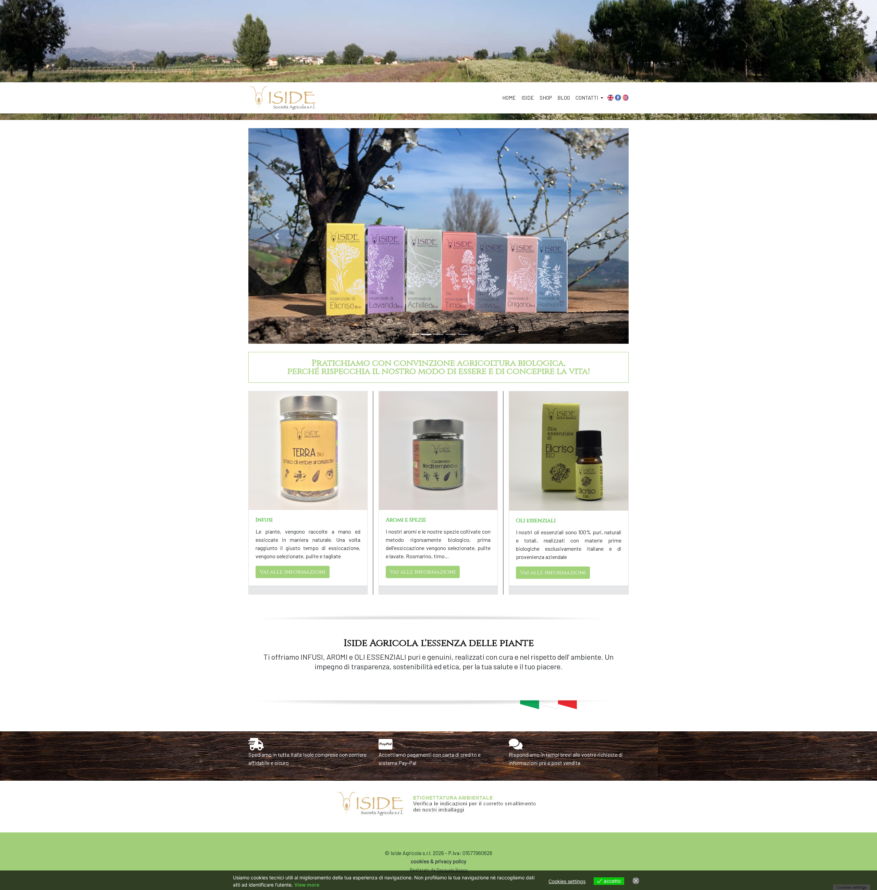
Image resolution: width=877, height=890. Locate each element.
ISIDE (527, 98)
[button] (277, 236)
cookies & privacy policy (438, 861)
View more (306, 885)
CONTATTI (587, 98)
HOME (509, 98)
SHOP (546, 98)
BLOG (563, 98)
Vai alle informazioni (292, 572)
